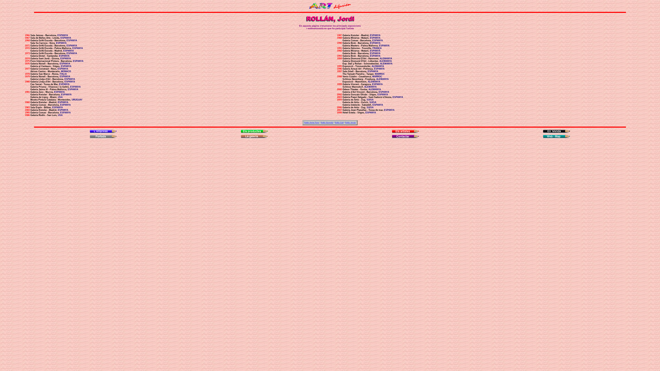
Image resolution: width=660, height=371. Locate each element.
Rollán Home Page (311, 122)
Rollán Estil (339, 122)
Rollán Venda (350, 122)
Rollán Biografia (327, 122)
